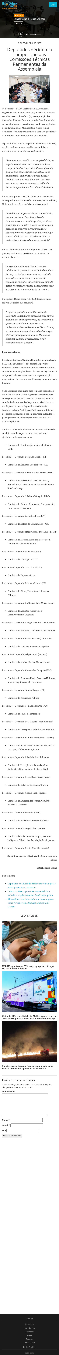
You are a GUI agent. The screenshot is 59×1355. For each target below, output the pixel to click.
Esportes (29, 1339)
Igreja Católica (29, 1328)
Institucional (29, 1353)
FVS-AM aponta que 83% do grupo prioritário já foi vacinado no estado (28, 967)
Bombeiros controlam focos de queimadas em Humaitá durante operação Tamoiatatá (27, 1067)
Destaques (29, 1324)
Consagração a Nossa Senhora (29, 18)
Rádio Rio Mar (29, 1343)
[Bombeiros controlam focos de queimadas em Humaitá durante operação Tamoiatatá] (29, 1041)
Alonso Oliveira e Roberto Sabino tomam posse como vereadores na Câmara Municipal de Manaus (31, 903)
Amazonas (29, 1332)
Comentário (8, 1091)
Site (4, 1130)
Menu (53, 4)
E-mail (6, 1125)
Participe (18, 23)
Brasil (29, 1335)
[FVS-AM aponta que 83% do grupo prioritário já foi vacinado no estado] (29, 941)
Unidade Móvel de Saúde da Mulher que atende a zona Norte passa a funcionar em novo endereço (29, 1017)
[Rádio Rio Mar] (9, 5)
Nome (6, 1120)
